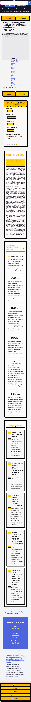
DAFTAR (23, 18)
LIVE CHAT (16, 698)
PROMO (16, 685)
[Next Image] (28, 46)
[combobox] (14, 3)
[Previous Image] (3, 46)
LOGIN (8, 18)
